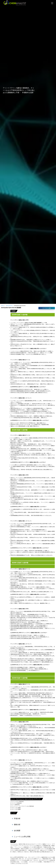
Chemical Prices (9, 305)
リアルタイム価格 (47, 308)
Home (2, 305)
